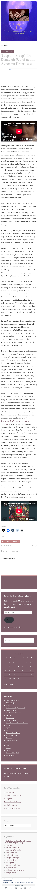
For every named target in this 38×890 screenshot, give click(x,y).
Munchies (9, 738)
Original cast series (12, 740)
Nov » (11, 684)
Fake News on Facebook (13, 713)
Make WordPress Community (15, 870)
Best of (8, 705)
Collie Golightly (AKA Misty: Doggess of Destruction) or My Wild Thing (17, 842)
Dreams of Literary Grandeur (13, 796)
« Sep (6, 684)
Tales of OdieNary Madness (12, 808)
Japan (8, 728)
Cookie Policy (30, 882)
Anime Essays (10, 703)
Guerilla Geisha (11, 720)
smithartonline (11, 860)
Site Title (9, 845)
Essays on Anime (11, 710)
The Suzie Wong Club (12, 753)
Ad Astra (24, 491)
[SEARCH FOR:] (19, 640)
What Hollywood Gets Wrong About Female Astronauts (15, 421)
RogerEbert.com (9, 792)
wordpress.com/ (11, 873)
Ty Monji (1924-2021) (12, 848)
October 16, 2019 (7, 51)
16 (14, 670)
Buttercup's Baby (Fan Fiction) (15, 708)
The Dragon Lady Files (19, 26)
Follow (9, 620)
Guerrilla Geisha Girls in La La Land (17, 723)
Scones (8, 748)
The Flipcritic (8, 799)
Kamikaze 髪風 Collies (13, 850)
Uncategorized (10, 755)
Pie (7, 743)
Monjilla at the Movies (11, 541)
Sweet (8, 750)
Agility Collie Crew (12, 855)
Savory (8, 745)
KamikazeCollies (11, 853)
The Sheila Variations (10, 805)
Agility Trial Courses (12, 700)
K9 (7, 730)
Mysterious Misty (11, 868)
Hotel (8, 725)
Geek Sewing (10, 718)
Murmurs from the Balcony (12, 802)
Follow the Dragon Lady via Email (17, 596)
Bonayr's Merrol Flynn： (13, 858)
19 (26, 670)
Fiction (8, 715)
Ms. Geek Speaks (11, 735)
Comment (30, 572)
